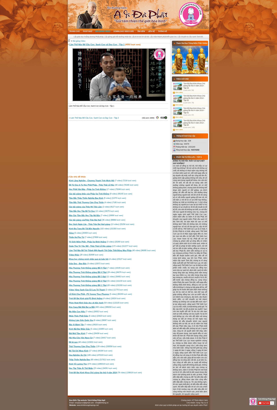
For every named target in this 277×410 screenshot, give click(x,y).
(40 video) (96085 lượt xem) (112, 250)
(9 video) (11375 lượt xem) (97, 198)
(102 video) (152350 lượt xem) (97, 229)
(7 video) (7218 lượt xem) (102, 181)
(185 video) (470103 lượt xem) (91, 355)
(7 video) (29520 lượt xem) (88, 325)
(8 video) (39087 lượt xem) (92, 320)
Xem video (179, 92)
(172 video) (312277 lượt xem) (103, 246)
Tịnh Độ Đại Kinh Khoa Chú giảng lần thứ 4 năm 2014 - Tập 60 (194, 123)
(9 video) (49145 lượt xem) (100, 194)
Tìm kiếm (141, 31)
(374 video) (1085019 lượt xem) (91, 364)
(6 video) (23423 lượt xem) (90, 316)
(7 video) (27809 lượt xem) (88, 237)
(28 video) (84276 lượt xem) (100, 272)
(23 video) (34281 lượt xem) (93, 368)
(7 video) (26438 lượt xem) (88, 333)
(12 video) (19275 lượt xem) (94, 211)
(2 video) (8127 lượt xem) (96, 207)
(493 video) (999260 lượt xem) (95, 307)
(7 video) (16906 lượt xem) (96, 215)
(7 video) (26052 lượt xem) (88, 312)
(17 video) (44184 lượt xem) (90, 351)
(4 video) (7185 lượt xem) (97, 202)
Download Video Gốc (124, 31)
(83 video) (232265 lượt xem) (100, 285)
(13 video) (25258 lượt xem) (101, 224)
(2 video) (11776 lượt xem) (98, 290)
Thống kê (162, 31)
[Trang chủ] (69, 41)
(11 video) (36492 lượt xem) (99, 277)
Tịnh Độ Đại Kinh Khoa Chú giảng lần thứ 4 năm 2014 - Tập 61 (194, 110)
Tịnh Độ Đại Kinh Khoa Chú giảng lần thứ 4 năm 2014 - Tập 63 (194, 86)
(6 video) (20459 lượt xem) (83, 233)
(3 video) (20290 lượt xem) (99, 242)
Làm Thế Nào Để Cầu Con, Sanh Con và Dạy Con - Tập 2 (94, 118)
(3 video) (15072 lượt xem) (89, 264)
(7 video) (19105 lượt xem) (99, 268)
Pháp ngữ (87, 31)
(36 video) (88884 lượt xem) (97, 220)
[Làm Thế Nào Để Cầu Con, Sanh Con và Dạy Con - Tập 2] (157, 119)
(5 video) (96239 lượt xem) (100, 294)
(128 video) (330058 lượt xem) (95, 346)
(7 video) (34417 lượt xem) (92, 338)
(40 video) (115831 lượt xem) (85, 342)
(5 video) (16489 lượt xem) (91, 329)
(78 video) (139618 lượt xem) (105, 373)
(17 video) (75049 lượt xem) (99, 189)
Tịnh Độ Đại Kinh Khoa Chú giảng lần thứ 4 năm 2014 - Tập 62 (194, 98)
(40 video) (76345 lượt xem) (103, 185)
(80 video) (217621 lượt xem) (92, 360)
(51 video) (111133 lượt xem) (100, 281)
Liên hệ (151, 31)
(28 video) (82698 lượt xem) (86, 255)
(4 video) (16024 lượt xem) (97, 298)
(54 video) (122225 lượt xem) (98, 303)
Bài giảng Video (103, 31)
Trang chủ (74, 31)
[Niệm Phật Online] (190, 73)
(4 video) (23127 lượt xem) (100, 259)
